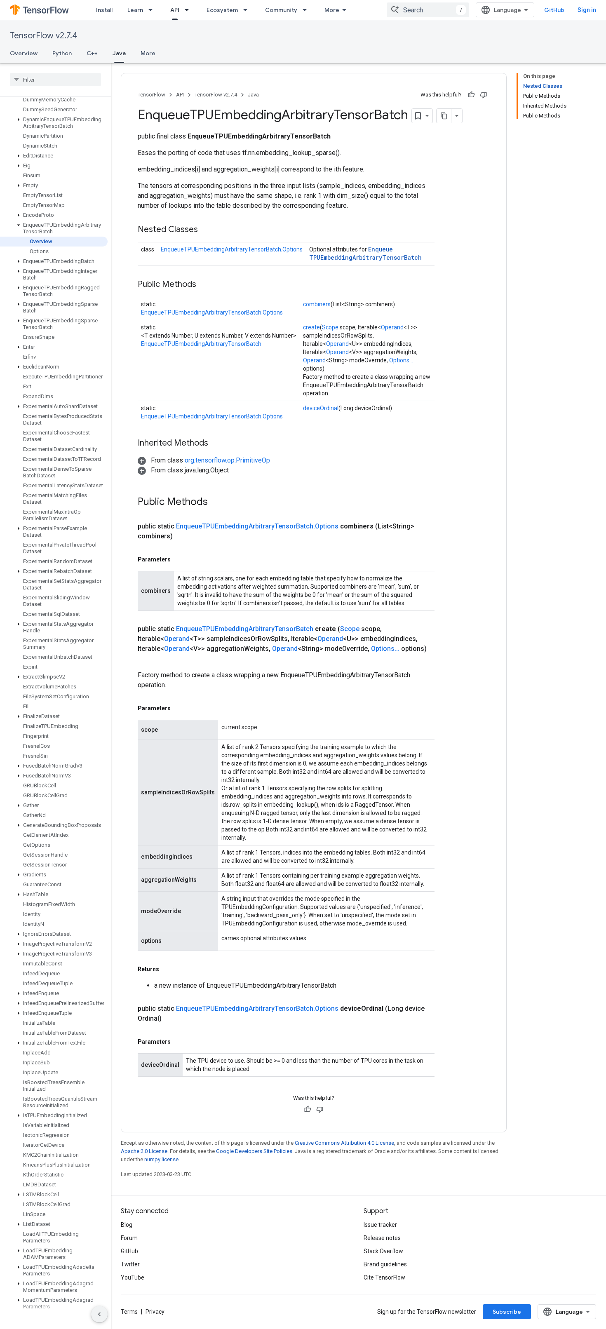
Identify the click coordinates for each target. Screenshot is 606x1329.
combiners (317, 304)
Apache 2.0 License (144, 1151)
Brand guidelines (385, 1264)
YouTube (132, 1277)
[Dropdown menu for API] (189, 10)
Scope (330, 327)
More (331, 10)
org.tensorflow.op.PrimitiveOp (227, 460)
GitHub (554, 10)
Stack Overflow (383, 1251)
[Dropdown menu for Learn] (153, 10)
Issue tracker (380, 1224)
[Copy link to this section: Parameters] (179, 559)
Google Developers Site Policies (254, 1151)
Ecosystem (222, 10)
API (174, 10)
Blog (126, 1224)
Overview (24, 53)
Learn (135, 10)
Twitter (130, 1264)
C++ (92, 53)
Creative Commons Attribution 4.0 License (344, 1143)
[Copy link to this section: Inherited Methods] (216, 443)
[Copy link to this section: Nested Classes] (206, 230)
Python (62, 53)
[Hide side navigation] (99, 1314)
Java (119, 53)
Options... (401, 360)
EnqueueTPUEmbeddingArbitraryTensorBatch (365, 253)
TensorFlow (151, 95)
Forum (129, 1238)
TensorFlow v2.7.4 (43, 36)
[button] (54, 123)
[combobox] (428, 9)
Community (281, 10)
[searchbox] (55, 79)
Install (104, 10)
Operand (392, 327)
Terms (129, 1311)
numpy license (161, 1159)
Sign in (587, 10)
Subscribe (507, 1311)
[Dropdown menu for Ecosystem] (248, 10)
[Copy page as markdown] (444, 116)
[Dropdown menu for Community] (307, 10)
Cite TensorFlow (384, 1277)
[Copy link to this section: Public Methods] (204, 285)
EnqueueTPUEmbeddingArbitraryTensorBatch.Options (232, 249)
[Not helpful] (483, 95)
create (311, 327)
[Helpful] (471, 95)
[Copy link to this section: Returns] (167, 969)
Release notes (382, 1238)
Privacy (155, 1311)
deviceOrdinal (320, 408)
